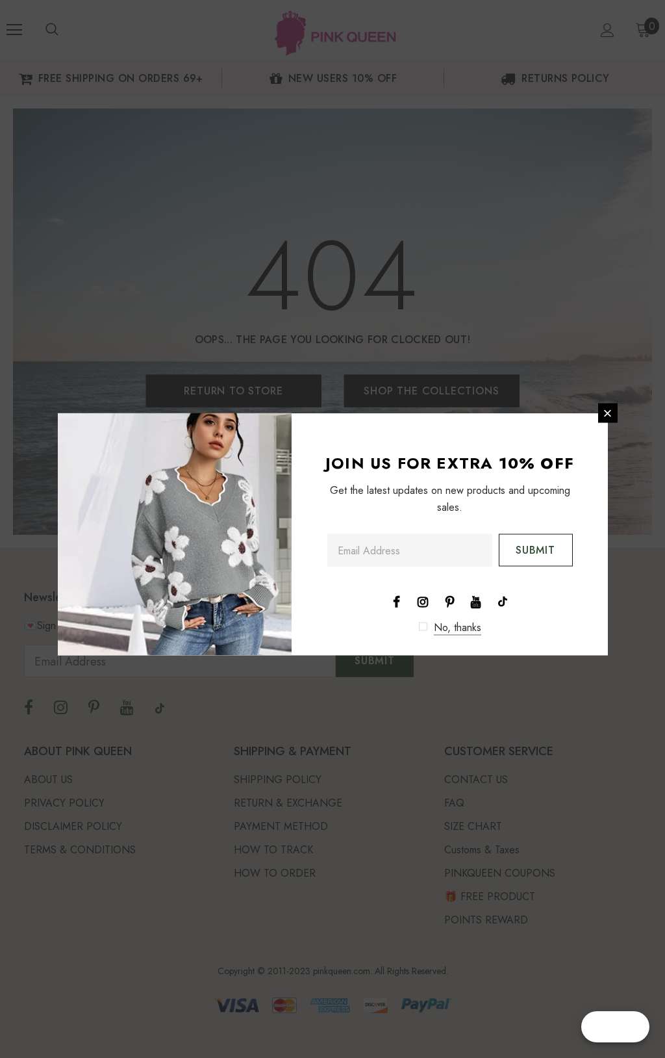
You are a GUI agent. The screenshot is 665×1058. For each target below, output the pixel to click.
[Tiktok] (502, 601)
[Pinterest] (449, 601)
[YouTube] (476, 601)
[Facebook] (396, 601)
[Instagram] (423, 601)
